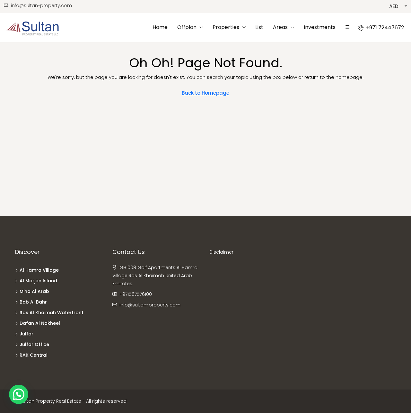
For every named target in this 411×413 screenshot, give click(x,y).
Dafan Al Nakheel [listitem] (40, 323)
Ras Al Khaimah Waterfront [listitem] (51, 312)
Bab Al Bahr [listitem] (33, 302)
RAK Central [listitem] (34, 355)
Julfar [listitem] (26, 334)
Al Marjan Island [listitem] (38, 280)
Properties (226, 27)
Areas (280, 27)
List (259, 27)
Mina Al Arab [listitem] (34, 291)
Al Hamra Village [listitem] (39, 270)
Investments (320, 27)
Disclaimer (221, 252)
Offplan (187, 27)
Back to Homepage (205, 92)
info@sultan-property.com (149, 305)
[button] (18, 394)
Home (160, 27)
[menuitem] (380, 27)
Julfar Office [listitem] (34, 344)
